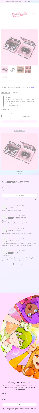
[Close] (35, 295)
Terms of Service (8, 410)
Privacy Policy (32, 408)
